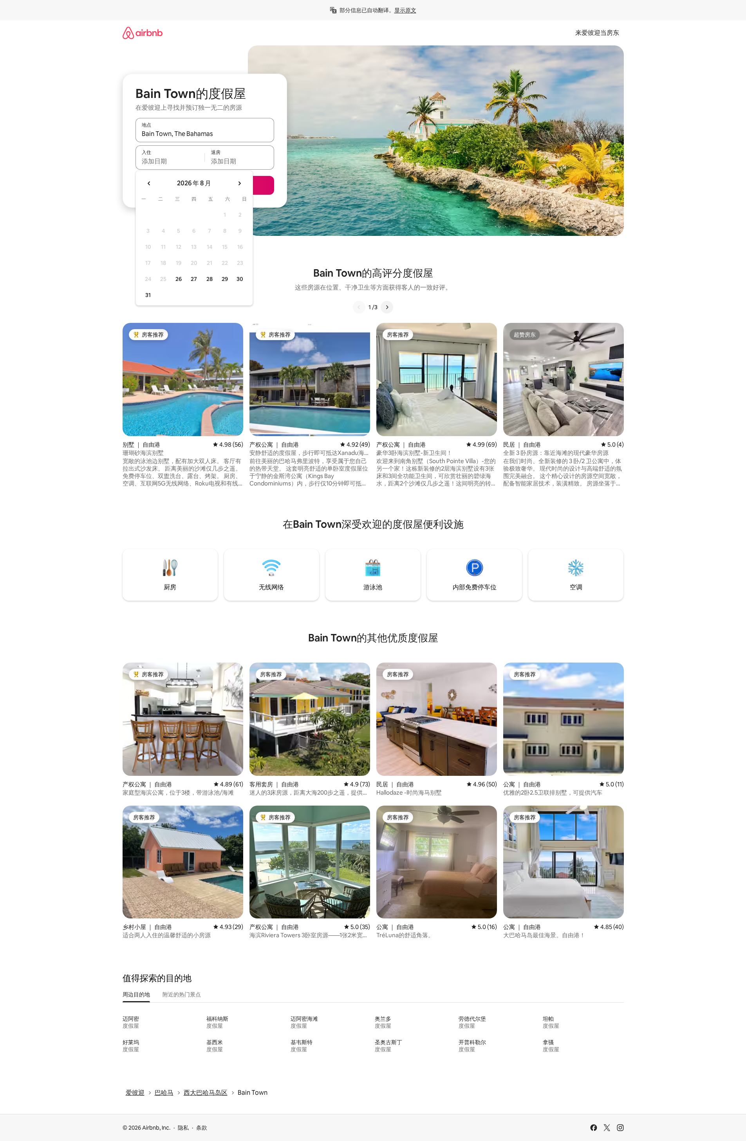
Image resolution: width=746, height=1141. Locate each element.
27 (194, 279)
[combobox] (205, 133)
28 (209, 279)
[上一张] (359, 307)
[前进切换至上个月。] (149, 183)
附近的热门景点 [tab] (182, 994)
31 (148, 295)
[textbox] (170, 161)
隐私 (183, 1127)
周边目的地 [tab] (136, 994)
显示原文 (405, 10)
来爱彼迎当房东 (597, 33)
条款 (201, 1127)
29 (225, 279)
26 (178, 279)
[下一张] (387, 307)
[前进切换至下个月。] (239, 183)
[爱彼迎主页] (143, 32)
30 (240, 279)
